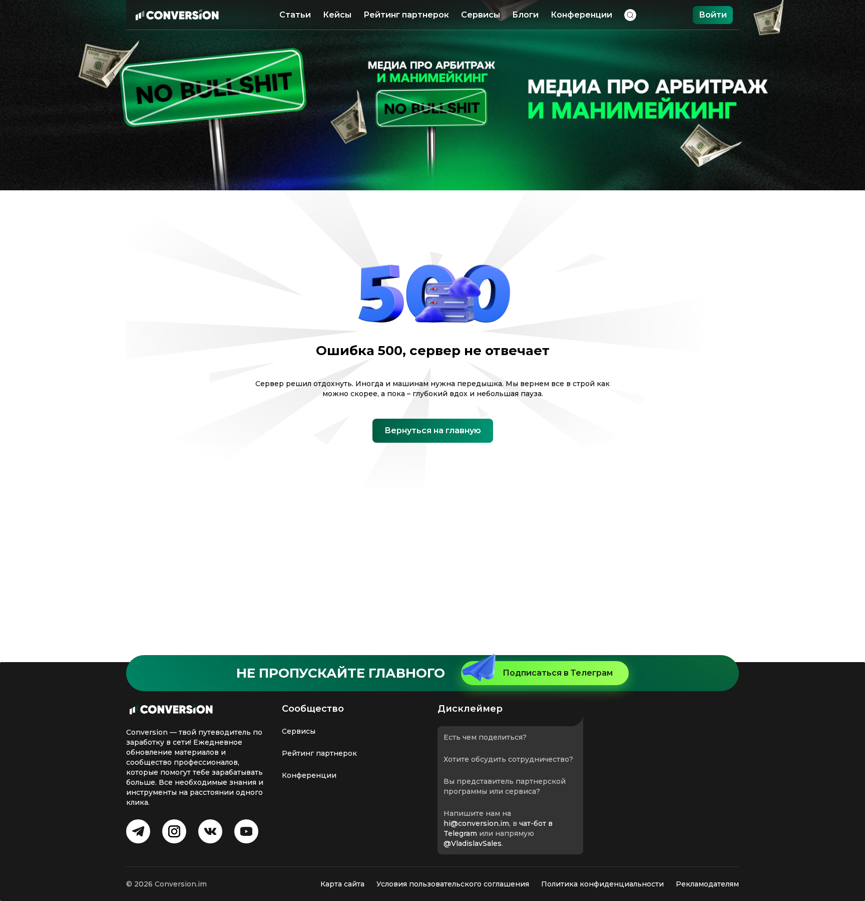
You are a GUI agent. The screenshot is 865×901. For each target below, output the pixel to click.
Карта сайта (342, 883)
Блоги (525, 15)
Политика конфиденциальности (602, 883)
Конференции (581, 15)
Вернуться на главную (432, 430)
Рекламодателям (707, 883)
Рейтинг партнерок (406, 15)
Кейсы (337, 15)
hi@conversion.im (476, 823)
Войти (713, 15)
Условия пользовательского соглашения (452, 883)
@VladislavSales (473, 843)
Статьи (295, 15)
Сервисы (480, 15)
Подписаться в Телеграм (558, 673)
